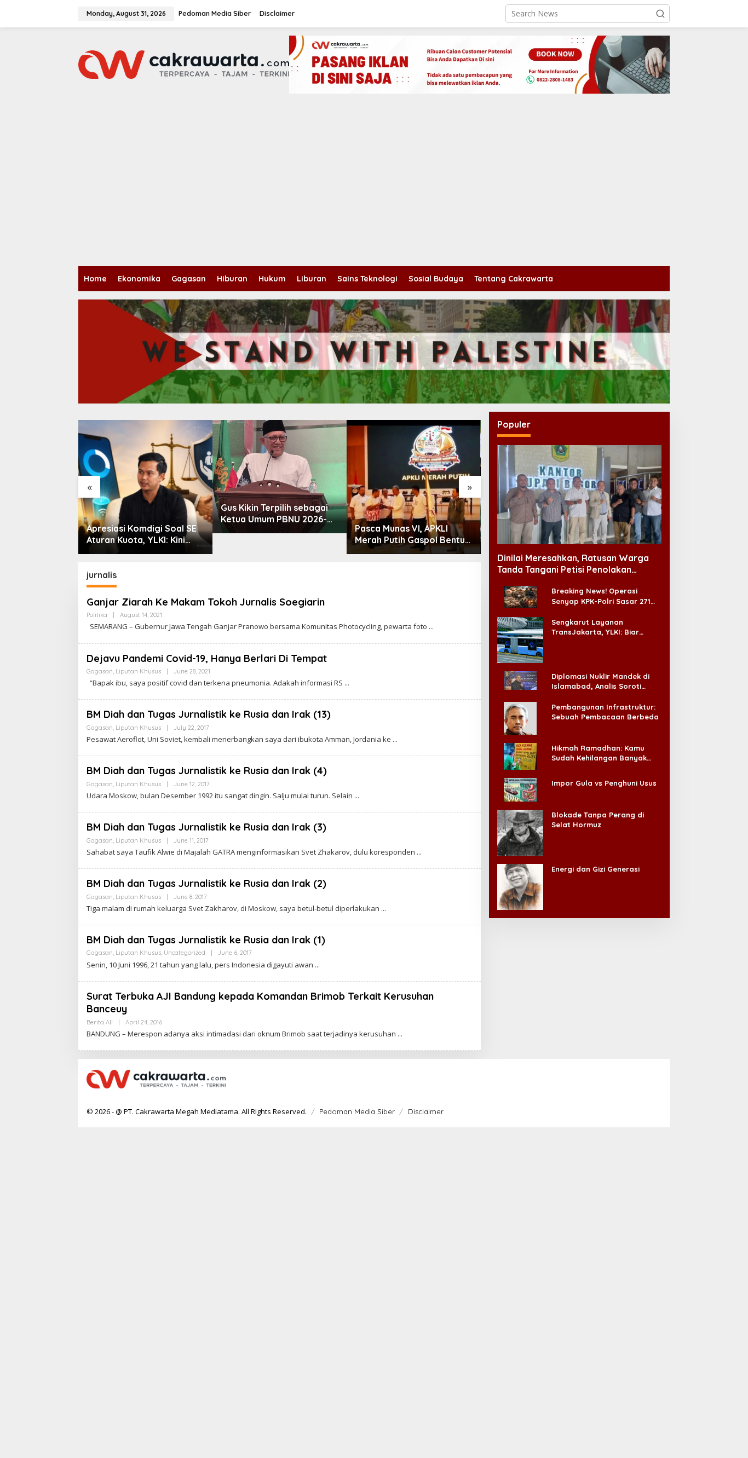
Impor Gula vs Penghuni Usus (604, 783)
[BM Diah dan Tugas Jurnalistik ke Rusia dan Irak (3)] (419, 852)
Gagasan (100, 671)
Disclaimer (426, 1111)
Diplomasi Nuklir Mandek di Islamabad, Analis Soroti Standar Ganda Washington (602, 681)
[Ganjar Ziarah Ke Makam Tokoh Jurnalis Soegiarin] (431, 626)
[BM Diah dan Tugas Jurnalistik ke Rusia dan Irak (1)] (317, 965)
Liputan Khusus (138, 671)
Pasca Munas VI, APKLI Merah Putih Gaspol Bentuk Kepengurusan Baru (412, 534)
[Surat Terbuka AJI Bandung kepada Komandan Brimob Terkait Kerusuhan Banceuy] (400, 1034)
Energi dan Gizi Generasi (595, 869)
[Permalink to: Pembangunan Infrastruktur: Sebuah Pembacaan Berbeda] (520, 717)
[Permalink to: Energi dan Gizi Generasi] (520, 886)
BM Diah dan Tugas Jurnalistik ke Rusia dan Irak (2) (206, 883)
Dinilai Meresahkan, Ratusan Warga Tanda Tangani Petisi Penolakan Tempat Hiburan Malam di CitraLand (573, 563)
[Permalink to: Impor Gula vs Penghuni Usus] (520, 789)
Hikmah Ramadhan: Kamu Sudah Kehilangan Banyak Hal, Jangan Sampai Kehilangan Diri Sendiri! (599, 753)
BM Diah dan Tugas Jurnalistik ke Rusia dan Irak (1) (206, 939)
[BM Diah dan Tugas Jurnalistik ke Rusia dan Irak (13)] (395, 739)
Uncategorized (184, 952)
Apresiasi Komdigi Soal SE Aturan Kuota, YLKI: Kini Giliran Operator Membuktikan (142, 534)
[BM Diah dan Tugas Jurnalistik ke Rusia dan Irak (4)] (356, 795)
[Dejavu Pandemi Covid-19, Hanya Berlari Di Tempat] (346, 683)
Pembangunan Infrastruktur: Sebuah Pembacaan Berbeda (605, 711)
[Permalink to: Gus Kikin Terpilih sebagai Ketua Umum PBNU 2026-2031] (279, 476)
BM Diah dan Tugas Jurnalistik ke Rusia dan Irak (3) (206, 827)
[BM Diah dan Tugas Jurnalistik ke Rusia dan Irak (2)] (383, 908)
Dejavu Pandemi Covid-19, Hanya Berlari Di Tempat (207, 658)
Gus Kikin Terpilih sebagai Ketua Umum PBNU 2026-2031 (274, 513)
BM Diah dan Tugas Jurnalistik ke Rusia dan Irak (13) (209, 714)
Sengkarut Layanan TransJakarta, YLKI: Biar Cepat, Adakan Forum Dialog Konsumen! (604, 627)
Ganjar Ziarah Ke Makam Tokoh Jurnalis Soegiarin (206, 602)
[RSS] (654, 1080)
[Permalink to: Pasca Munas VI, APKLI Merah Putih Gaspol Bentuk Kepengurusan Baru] (414, 487)
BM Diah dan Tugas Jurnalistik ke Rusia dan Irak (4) (207, 770)
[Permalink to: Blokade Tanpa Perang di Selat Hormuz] (520, 832)
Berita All (100, 1022)
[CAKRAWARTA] (183, 64)
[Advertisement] (374, 184)
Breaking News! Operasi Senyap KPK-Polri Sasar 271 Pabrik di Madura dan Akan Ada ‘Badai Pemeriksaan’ (601, 596)
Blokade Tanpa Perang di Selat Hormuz (597, 819)
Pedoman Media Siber (357, 1111)
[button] (660, 13)
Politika (97, 615)
